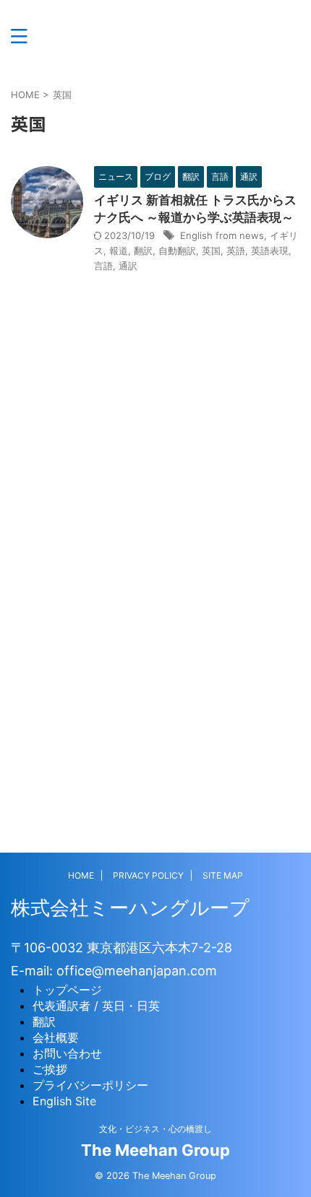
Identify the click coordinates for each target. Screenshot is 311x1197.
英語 (235, 250)
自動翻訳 (177, 250)
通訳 (128, 265)
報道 (118, 250)
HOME (81, 875)
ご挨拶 (50, 1069)
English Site (64, 1101)
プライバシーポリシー (90, 1085)
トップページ (67, 990)
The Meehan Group (155, 1150)
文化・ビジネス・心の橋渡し (155, 1128)
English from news (222, 235)
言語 (103, 265)
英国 (211, 250)
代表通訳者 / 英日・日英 (96, 1005)
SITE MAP (223, 875)
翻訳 (143, 250)
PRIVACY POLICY (148, 875)
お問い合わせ (67, 1053)
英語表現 (270, 250)
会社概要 (56, 1037)
